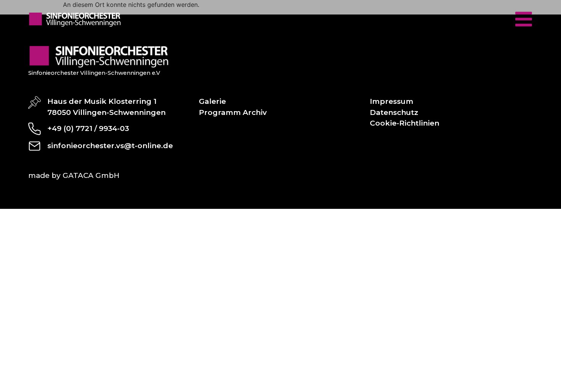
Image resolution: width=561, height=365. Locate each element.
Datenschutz (394, 112)
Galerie (212, 101)
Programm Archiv (233, 112)
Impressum (391, 101)
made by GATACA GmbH (73, 175)
